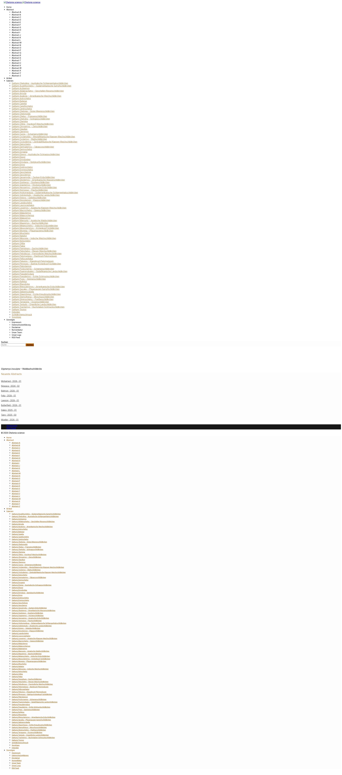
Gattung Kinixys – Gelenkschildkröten (29, 197)
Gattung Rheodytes (21, 284)
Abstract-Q (16, 53)
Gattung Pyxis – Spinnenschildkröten (29, 279)
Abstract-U (16, 63)
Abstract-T (16, 60)
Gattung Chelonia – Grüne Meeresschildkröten (33, 111)
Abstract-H (16, 30)
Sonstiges (16, 317)
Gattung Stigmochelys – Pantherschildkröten (32, 299)
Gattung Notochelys (21, 241)
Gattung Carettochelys (22, 106)
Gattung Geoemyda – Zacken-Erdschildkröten (33, 177)
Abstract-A (16, 12)
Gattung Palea (18, 246)
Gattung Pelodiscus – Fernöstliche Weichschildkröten (36, 253)
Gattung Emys (18, 164)
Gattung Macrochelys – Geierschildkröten (31, 210)
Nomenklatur (17, 330)
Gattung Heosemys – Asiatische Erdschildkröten (34, 187)
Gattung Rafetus (19, 281)
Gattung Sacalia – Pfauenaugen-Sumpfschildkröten (35, 289)
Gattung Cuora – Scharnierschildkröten (30, 134)
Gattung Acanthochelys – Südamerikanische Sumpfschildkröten (41, 86)
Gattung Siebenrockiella (23, 291)
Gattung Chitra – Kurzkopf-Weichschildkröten (33, 124)
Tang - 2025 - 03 (8, 415)
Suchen (4, 342)
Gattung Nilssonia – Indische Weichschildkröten (34, 238)
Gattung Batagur (19, 101)
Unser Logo (16, 335)
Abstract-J (16, 35)
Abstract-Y (16, 73)
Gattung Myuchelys (21, 233)
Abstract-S (16, 58)
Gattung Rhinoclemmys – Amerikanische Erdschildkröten (38, 286)
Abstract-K (16, 38)
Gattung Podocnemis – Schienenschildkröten (33, 269)
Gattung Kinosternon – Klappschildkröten (31, 200)
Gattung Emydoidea (21, 159)
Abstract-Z (16, 76)
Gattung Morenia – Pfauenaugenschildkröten (32, 230)
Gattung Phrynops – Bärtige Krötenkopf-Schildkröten (36, 263)
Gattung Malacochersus (23, 215)
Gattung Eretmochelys (22, 167)
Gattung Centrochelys (22, 108)
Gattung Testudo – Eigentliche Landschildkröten (34, 304)
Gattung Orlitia (18, 243)
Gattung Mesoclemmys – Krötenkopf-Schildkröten (35, 228)
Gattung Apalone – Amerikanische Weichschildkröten (36, 96)
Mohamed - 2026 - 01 (11, 381)
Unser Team (17, 332)
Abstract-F (16, 25)
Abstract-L (16, 40)
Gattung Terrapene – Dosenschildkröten (30, 302)
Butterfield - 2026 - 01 (11, 405)
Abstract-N (16, 45)
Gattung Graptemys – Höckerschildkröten (31, 185)
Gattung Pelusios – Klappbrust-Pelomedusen (33, 261)
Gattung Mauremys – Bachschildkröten (30, 223)
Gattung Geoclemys (21, 175)
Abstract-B (16, 15)
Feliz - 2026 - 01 (8, 395)
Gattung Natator (19, 236)
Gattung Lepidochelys (22, 202)
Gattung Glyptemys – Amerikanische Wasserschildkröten (38, 180)
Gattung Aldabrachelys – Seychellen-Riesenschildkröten (38, 91)
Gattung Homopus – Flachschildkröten (30, 190)
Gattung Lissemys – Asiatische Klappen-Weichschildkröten (39, 208)
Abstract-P (16, 50)
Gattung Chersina (20, 121)
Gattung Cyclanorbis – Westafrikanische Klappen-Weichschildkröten (43, 136)
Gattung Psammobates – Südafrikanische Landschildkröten (39, 271)
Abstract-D (16, 20)
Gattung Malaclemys (21, 213)
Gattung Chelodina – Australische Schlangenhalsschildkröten (40, 83)
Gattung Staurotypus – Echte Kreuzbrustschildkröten (36, 294)
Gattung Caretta (19, 103)
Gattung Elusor (18, 157)
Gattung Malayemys (21, 218)
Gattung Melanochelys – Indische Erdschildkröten (35, 225)
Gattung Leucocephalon (23, 205)
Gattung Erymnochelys (22, 169)
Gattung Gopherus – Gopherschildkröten (30, 182)
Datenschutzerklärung (21, 325)
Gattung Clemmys (20, 131)
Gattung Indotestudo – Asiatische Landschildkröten (36, 195)
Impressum (16, 322)
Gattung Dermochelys (22, 149)
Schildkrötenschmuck (22, 314)
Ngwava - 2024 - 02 (10, 386)
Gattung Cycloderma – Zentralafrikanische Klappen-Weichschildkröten (44, 141)
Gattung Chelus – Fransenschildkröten (29, 116)
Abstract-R (16, 55)
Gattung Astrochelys (21, 98)
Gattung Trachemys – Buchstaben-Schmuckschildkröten (38, 307)
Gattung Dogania (19, 152)
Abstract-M (16, 43)
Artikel (9, 78)
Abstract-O (16, 48)
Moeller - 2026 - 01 (10, 419)
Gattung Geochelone (21, 172)
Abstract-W (16, 68)
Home (8, 7)
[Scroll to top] (2, 772)
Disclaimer (16, 327)
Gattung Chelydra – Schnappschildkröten (31, 119)
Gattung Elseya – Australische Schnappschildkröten (36, 154)
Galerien (9, 81)
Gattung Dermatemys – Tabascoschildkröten (33, 147)
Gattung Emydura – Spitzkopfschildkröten (31, 162)
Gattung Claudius (19, 129)
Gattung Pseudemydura (23, 274)
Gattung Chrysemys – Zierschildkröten (29, 126)
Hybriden (16, 312)
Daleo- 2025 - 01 (9, 410)
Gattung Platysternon (21, 266)
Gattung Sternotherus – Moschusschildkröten (33, 297)
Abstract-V (16, 65)
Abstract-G (16, 27)
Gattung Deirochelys (21, 144)
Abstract (10, 10)
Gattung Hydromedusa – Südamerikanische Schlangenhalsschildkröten (45, 192)
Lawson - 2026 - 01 (10, 400)
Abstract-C (16, 17)
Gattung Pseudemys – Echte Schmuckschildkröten (35, 276)
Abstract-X (16, 71)
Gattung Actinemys (21, 88)
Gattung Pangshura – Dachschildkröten (30, 248)
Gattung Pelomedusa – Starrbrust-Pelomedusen (34, 256)
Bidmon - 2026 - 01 (10, 391)
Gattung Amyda (19, 93)
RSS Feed (16, 337)
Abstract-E (16, 22)
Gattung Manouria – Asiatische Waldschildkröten (34, 220)
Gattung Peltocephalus (22, 258)
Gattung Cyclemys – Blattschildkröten (29, 139)
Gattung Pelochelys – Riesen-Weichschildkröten (34, 251)
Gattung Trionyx (19, 309)
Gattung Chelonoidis (21, 114)
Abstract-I (16, 32)
